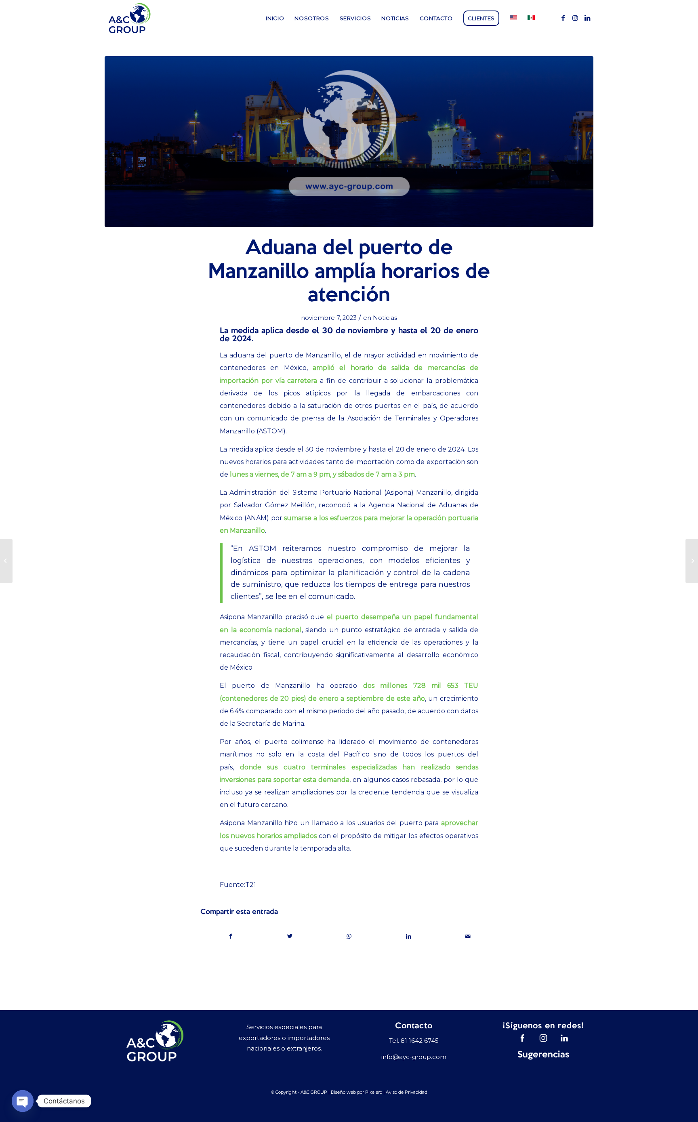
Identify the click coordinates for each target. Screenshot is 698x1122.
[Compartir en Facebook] (230, 936)
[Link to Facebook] (563, 18)
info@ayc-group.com (413, 1057)
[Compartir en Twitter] (290, 936)
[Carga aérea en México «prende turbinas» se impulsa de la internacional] (691, 561)
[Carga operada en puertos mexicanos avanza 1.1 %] (6, 561)
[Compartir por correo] (467, 936)
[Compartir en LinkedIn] (408, 936)
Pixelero (373, 1092)
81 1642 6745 (420, 1040)
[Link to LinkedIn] (587, 18)
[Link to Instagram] (575, 18)
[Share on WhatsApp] (349, 936)
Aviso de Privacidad (406, 1092)
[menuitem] (275, 18)
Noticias (385, 317)
